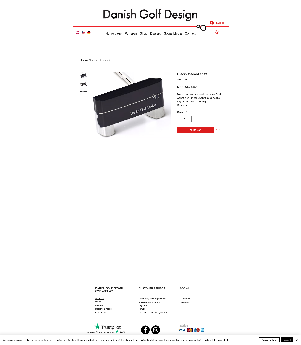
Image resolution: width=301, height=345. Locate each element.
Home (83, 60)
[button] (216, 32)
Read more (182, 105)
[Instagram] (155, 329)
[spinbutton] (184, 119)
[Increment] (189, 119)
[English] (82, 32)
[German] (87, 32)
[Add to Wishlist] (218, 130)
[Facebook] (145, 329)
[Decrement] (180, 119)
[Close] (297, 339)
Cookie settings (269, 340)
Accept (287, 340)
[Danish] (76, 32)
